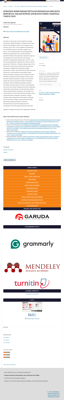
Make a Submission (9, 160)
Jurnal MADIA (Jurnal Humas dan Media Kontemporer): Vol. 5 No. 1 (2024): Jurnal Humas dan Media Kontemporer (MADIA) (33, 122)
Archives (10, 6)
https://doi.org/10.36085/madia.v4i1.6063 (17, 31)
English (5, 152)
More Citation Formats (46, 84)
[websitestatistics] (32, 315)
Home (4, 6)
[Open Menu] (3, 1)
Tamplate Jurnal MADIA (32, 294)
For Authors (6, 340)
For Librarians (6, 342)
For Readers (6, 337)
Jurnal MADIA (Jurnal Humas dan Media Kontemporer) (20, 1)
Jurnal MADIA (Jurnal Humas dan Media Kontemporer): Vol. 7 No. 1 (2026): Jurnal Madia (32, 139)
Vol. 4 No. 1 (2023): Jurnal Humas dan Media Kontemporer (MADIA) (31, 6)
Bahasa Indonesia (8, 150)
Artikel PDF (44, 57)
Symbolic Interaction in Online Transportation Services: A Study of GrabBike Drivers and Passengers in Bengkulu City (33, 137)
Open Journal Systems (9, 364)
